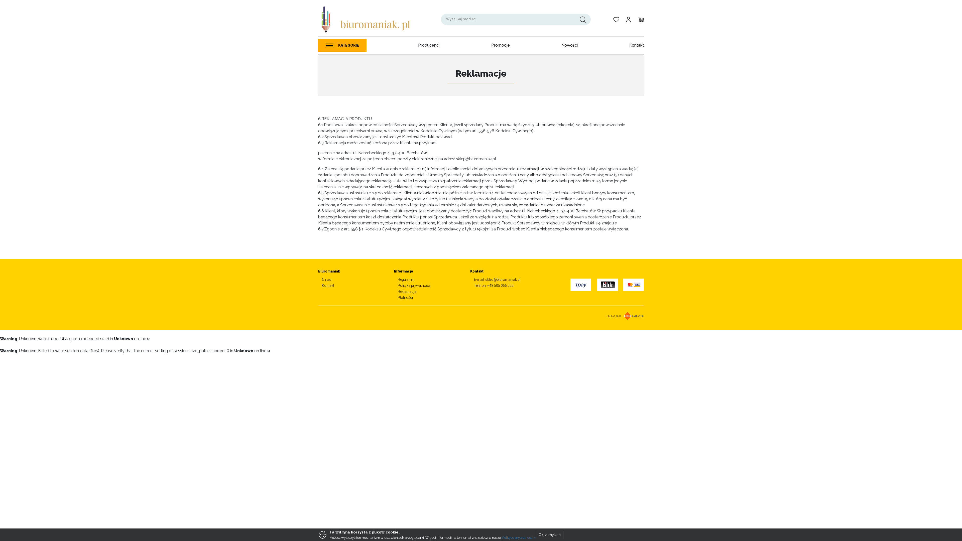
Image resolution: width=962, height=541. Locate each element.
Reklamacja (407, 292)
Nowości (569, 45)
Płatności (405, 298)
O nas (326, 280)
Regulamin (406, 280)
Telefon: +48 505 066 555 (494, 286)
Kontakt (636, 45)
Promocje (500, 45)
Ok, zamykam (550, 535)
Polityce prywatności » (519, 537)
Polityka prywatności (414, 286)
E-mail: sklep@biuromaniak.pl (497, 280)
